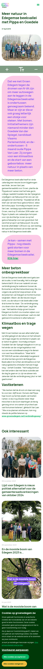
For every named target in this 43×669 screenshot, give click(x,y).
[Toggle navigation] (38, 6)
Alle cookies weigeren (13, 664)
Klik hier (13, 258)
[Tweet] (3, 57)
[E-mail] (3, 64)
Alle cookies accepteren (15, 657)
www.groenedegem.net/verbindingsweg (21, 416)
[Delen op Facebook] (3, 50)
